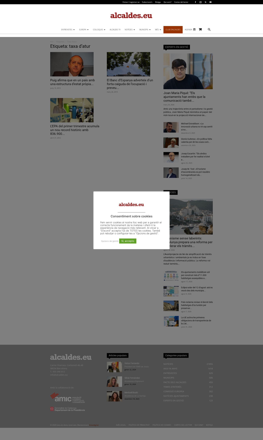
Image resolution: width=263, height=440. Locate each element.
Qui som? (167, 2)
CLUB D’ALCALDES (173, 29)
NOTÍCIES (129, 29)
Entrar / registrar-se (131, 2)
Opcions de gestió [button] (109, 241)
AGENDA (188, 29)
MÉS (157, 29)
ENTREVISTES (66, 29)
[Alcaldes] (131, 15)
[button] (209, 29)
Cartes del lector (181, 2)
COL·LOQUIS (98, 29)
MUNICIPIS (143, 29)
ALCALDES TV (115, 29)
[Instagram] (200, 2)
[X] (205, 2)
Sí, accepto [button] (127, 240)
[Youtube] (210, 2)
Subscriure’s (147, 2)
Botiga (158, 2)
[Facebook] (195, 2)
